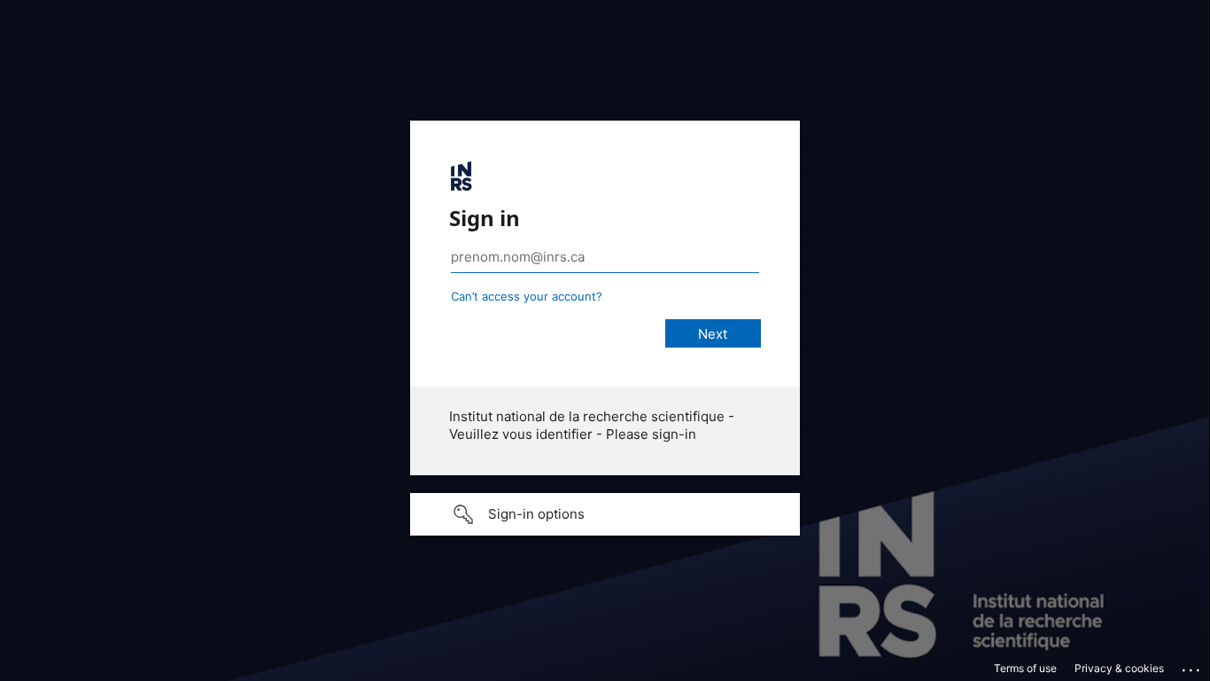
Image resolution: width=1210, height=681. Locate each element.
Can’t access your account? (526, 296)
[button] (605, 514)
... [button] (1192, 666)
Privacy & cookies (1119, 668)
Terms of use (1025, 668)
